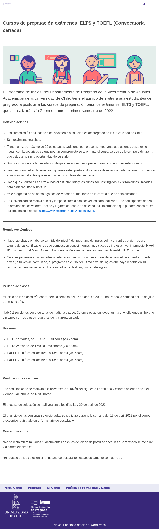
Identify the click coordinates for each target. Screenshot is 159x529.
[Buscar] (144, 4)
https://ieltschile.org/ (81, 210)
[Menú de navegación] (151, 4)
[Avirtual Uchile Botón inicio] (7, 4)
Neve (57, 524)
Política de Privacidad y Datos (88, 487)
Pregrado (35, 487)
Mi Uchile (53, 487)
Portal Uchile (13, 487)
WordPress (98, 524)
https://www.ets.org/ (52, 210)
